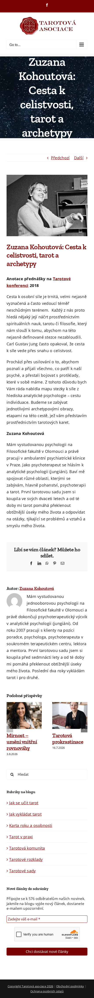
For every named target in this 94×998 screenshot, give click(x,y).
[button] (10, 729)
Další (79, 157)
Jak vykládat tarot (25, 814)
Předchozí (60, 157)
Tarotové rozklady (26, 859)
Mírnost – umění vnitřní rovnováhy (22, 741)
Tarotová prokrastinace (67, 738)
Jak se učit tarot (23, 802)
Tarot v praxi (21, 836)
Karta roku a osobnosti (30, 825)
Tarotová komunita (27, 848)
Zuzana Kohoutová (36, 588)
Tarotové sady (22, 870)
